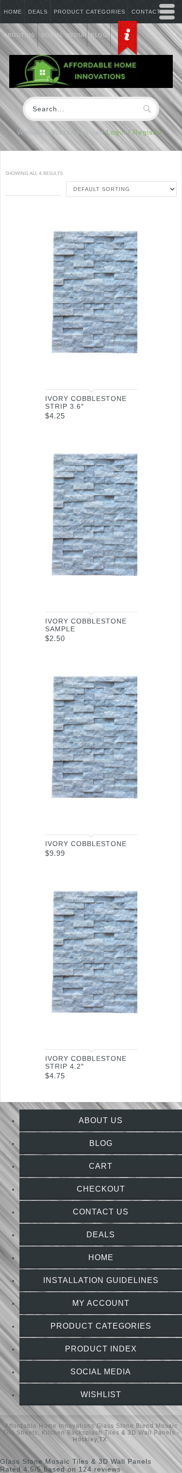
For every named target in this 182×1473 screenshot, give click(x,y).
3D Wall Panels (151, 1432)
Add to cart (120, 373)
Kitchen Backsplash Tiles (80, 1432)
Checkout (101, 1189)
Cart (101, 1166)
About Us (101, 1120)
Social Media (100, 1372)
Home (13, 12)
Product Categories (89, 12)
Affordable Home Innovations (50, 1425)
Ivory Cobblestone (86, 844)
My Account (101, 1303)
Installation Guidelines (101, 1280)
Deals (38, 12)
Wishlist (101, 1394)
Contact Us (101, 1212)
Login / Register (134, 132)
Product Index (101, 1349)
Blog (101, 1143)
